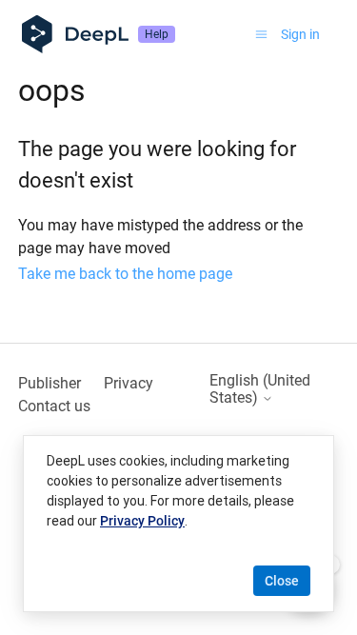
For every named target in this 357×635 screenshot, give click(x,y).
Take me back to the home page (125, 274)
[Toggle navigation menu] (261, 34)
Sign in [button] (300, 34)
